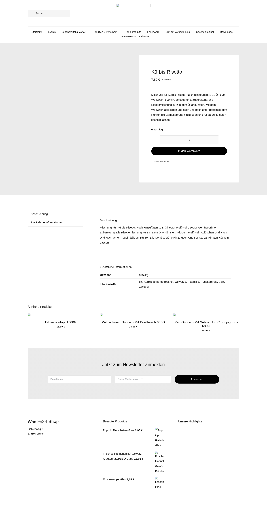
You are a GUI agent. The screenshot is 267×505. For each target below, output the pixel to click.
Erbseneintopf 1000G (60, 322)
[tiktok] (33, 443)
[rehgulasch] (174, 314)
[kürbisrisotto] (78, 105)
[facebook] (29, 443)
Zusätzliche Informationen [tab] (47, 222)
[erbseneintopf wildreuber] (29, 314)
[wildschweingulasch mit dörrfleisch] (101, 314)
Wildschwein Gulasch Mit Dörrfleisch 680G (133, 322)
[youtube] (38, 443)
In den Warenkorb (189, 151)
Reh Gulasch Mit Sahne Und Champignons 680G (206, 324)
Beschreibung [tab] (39, 214)
